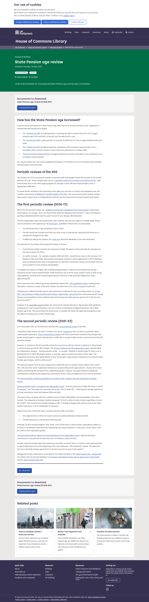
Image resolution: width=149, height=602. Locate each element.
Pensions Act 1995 (33, 133)
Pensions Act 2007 (33, 140)
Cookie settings (77, 22)
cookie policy (69, 15)
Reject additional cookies (55, 22)
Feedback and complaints (25, 578)
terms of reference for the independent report (72, 348)
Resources (97, 32)
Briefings (68, 32)
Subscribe (118, 32)
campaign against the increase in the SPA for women (75, 181)
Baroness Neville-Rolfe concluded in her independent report (40, 386)
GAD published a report (79, 283)
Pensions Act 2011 (33, 147)
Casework (85, 32)
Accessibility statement (59, 600)
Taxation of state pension (108, 531)
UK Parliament (20, 47)
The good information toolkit (87, 575)
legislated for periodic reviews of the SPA (51, 194)
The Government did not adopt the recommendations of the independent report (48, 435)
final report (53, 224)
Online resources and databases (88, 569)
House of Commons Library (41, 41)
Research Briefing (56, 47)
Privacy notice (20, 600)
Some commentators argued (49, 334)
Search (131, 32)
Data (77, 32)
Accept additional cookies (27, 22)
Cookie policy (31, 600)
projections (67, 332)
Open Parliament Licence (96, 597)
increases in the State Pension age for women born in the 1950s (74, 457)
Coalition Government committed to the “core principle (66, 210)
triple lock (56, 239)
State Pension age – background (88, 454)
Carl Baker (34, 77)
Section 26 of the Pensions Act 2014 (37, 154)
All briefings (50, 578)
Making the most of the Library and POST (89, 579)
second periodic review (68, 327)
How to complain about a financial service (30, 533)
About (106, 32)
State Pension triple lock (33, 460)
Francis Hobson (22, 77)
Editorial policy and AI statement (28, 575)
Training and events (83, 572)
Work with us (20, 572)
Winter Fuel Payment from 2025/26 (70, 533)
